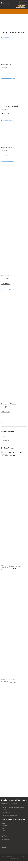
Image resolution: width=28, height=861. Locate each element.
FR (25, 2)
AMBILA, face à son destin (10, 106)
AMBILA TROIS (6, 65)
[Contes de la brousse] (4, 621)
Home (2, 21)
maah (3, 823)
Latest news (4, 825)
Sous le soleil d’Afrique (8, 404)
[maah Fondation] (5, 3)
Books (4, 436)
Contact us (4, 832)
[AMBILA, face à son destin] (4, 508)
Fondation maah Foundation (14, 800)
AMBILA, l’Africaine (7, 148)
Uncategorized (6, 440)
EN (21, 2)
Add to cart (5, 72)
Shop (3, 828)
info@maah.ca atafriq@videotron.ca (10, 815)
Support (4, 827)
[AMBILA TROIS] (4, 735)
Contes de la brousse (8, 276)
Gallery (3, 830)
